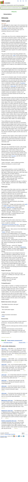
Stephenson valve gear (7, 410)
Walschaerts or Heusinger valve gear (10, 224)
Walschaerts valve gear (7, 400)
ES (23, 1)
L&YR (26, 204)
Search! (25, 8)
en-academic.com (5, 2)
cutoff (14, 55)
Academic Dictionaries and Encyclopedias (12, 5)
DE (20, 1)
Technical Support (8, 434)
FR (26, 1)
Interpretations (8, 14)
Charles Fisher (22, 342)
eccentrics (23, 83)
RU (18, 1)
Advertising (13, 434)
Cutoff (3, 316)
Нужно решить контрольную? (14, 340)
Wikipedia (14, 11)
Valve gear (3, 348)
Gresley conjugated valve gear (8, 420)
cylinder (5, 28)
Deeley (3, 231)
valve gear (3, 364)
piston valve (13, 86)
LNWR (4, 205)
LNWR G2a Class (11, 207)
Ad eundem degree (8, 342)
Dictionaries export (3, 436)
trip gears (14, 155)
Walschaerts (23, 247)
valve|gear (3, 358)
